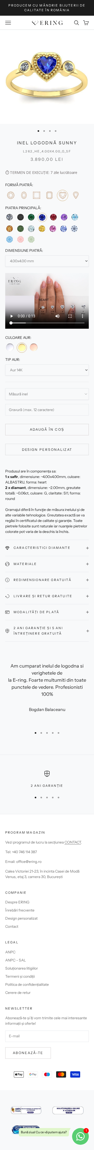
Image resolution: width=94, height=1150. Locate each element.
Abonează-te (28, 1053)
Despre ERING (17, 902)
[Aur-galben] (22, 347)
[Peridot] (20, 228)
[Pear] (75, 195)
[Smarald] (31, 217)
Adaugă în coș (47, 429)
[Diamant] (9, 217)
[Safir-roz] (53, 228)
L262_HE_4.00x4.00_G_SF (47, 151)
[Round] (10, 195)
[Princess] (36, 195)
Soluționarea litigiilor (21, 968)
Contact (11, 926)
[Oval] (23, 195)
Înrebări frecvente (19, 910)
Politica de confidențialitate (27, 984)
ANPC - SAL (15, 960)
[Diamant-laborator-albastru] (9, 239)
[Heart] (62, 195)
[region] (47, 779)
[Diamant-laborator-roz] (20, 239)
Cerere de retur (18, 992)
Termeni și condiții (20, 976)
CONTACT (72, 842)
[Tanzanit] (63, 228)
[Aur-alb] (10, 347)
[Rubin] (53, 217)
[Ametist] (64, 217)
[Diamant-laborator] (74, 228)
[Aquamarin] (31, 228)
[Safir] (42, 217)
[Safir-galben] (42, 228)
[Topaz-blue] (74, 217)
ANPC (10, 952)
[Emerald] (49, 195)
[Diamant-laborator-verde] (31, 239)
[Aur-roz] (33, 347)
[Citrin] (9, 228)
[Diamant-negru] (20, 217)
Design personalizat (47, 449)
